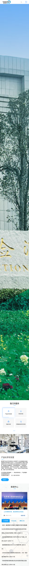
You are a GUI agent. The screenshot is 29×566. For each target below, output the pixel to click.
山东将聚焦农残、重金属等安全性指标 (14, 511)
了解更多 (4, 479)
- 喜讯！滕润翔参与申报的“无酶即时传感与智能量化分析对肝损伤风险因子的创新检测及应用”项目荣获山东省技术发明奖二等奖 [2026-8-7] (14, 529)
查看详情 (23, 515)
